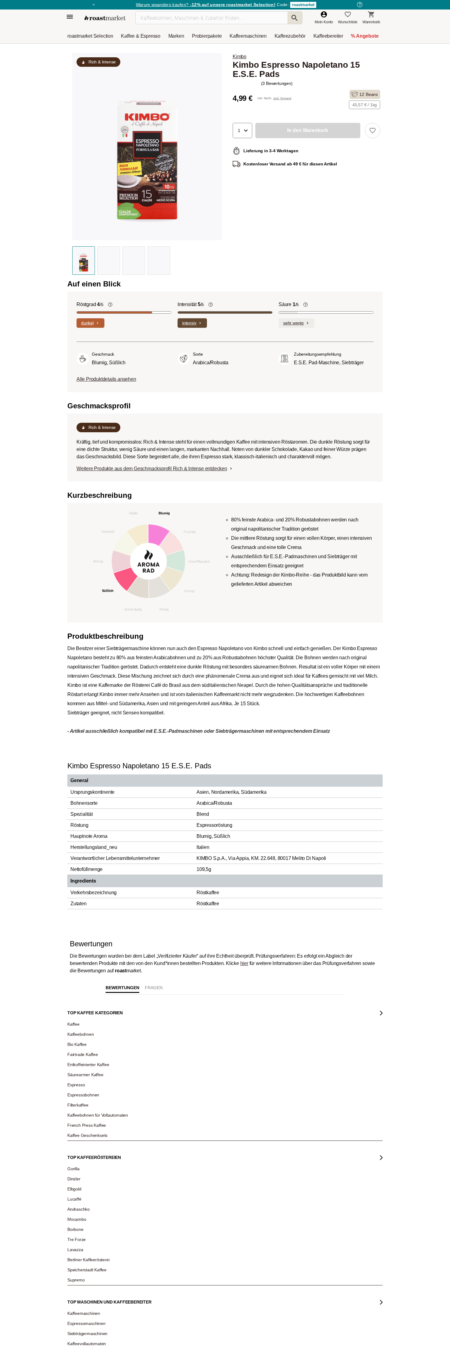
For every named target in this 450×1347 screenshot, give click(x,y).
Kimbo (239, 56)
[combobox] (132, 1274)
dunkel (87, 322)
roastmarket (303, 4)
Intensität (191, 304)
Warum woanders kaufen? (206, 4)
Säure (289, 304)
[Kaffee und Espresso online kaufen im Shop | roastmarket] (105, 18)
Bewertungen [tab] (122, 1196)
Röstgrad (90, 304)
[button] (242, 130)
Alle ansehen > (357, 1126)
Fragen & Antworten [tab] (154, 1198)
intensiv (189, 322)
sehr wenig (293, 322)
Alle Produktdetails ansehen (106, 379)
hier (244, 1172)
